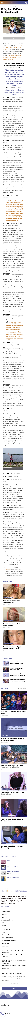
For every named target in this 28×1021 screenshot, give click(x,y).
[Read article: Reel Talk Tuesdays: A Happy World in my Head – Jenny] (14, 637)
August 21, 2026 (5, 769)
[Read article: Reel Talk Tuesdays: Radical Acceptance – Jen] (14, 591)
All (18, 688)
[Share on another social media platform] (14, 38)
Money (3, 843)
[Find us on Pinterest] (9, 1013)
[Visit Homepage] (13, 2)
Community (7, 6)
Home (2, 6)
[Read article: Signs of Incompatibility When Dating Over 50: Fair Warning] (6, 681)
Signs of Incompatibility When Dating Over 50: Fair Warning (17, 680)
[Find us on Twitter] (7, 1013)
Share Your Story (13, 6)
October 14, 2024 (7, 604)
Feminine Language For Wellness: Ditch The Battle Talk (17, 674)
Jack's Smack (23, 688)
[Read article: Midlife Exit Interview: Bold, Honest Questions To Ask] (14, 808)
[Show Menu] (2, 3)
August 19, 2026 (5, 796)
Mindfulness (5, 735)
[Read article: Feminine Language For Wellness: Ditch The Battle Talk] (6, 675)
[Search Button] (26, 3)
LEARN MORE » (5, 906)
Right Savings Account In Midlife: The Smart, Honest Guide (16, 663)
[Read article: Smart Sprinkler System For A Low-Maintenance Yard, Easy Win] (14, 754)
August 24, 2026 (5, 742)
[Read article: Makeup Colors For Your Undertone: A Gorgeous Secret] (14, 781)
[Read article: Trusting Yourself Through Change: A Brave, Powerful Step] (14, 727)
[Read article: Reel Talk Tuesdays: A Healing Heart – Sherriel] (14, 614)
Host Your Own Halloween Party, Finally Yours (16, 669)
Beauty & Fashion (6, 789)
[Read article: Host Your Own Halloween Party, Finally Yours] (6, 670)
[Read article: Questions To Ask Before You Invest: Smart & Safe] (14, 835)
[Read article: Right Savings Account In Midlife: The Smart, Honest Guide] (6, 663)
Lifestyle (4, 708)
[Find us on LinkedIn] (5, 1013)
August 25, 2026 (5, 715)
